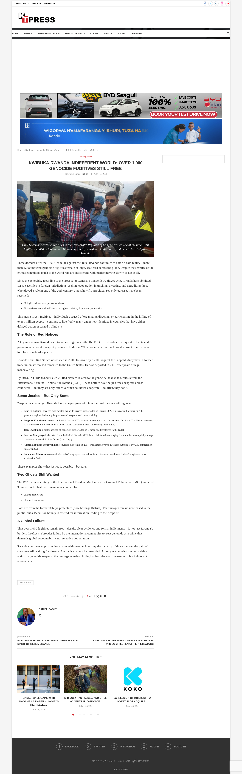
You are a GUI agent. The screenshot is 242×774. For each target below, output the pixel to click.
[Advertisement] (121, 65)
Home (15, 33)
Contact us (35, 3)
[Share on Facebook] (94, 596)
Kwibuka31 (25, 582)
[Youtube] (227, 3)
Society (122, 33)
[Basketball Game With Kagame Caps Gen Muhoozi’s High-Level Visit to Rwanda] (38, 679)
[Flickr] (222, 3)
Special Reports (75, 33)
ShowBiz (137, 33)
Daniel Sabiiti (81, 174)
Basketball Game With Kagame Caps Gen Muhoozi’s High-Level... (39, 701)
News (27, 33)
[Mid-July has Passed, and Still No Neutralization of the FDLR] (85, 679)
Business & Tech (47, 33)
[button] (22, 690)
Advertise (49, 3)
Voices (94, 33)
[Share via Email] (105, 596)
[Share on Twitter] (97, 596)
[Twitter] (210, 3)
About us (21, 3)
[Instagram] (216, 3)
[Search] (228, 33)
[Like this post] (90, 596)
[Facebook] (205, 3)
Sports (107, 33)
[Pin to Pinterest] (101, 596)
